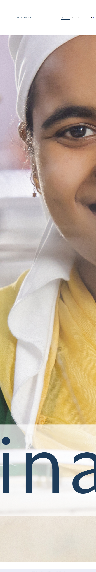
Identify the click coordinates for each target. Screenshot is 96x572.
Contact (86, 17)
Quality (73, 17)
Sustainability (65, 17)
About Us (57, 17)
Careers (80, 17)
